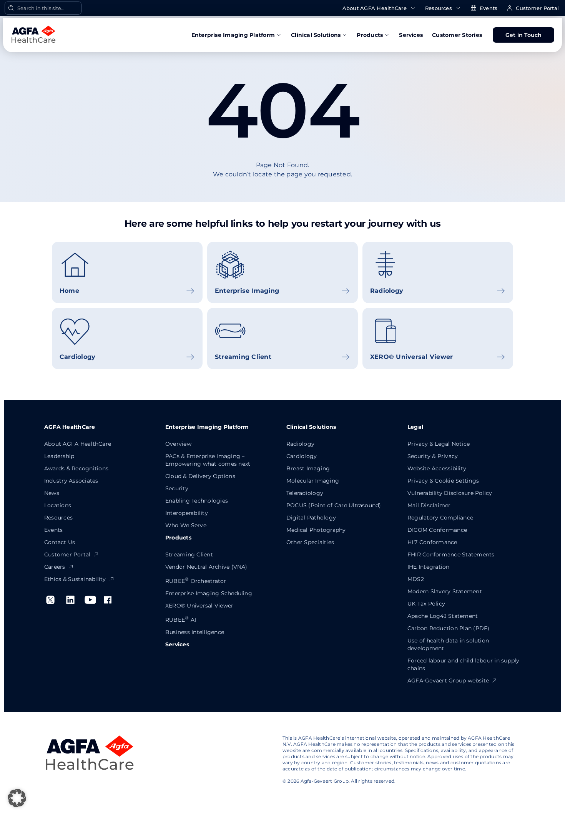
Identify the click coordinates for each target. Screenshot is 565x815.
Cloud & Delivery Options (200, 476)
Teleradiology (304, 493)
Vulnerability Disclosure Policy (449, 493)
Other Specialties (310, 542)
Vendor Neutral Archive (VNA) (206, 566)
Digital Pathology (311, 517)
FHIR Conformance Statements (450, 554)
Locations (57, 505)
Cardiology (301, 456)
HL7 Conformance (432, 542)
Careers (54, 566)
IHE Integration (428, 566)
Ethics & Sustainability (75, 579)
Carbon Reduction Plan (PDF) (448, 628)
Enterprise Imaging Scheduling (208, 593)
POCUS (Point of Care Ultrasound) (333, 505)
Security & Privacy (432, 456)
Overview (178, 443)
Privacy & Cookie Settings (443, 480)
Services (411, 35)
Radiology (300, 443)
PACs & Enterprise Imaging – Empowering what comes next (207, 460)
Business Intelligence (194, 632)
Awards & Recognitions (76, 468)
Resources (438, 8)
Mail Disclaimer (429, 505)
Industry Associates (71, 480)
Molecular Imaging (312, 480)
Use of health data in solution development (448, 644)
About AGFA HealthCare (374, 8)
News (51, 493)
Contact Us (59, 542)
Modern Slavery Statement (444, 591)
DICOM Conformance (437, 529)
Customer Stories (457, 35)
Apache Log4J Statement (442, 615)
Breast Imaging (308, 468)
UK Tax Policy (426, 603)
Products (370, 35)
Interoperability (186, 513)
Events (488, 8)
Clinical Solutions (316, 35)
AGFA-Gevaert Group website (448, 680)
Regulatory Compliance (440, 517)
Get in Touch (523, 35)
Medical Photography (316, 529)
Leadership (59, 456)
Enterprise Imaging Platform (233, 35)
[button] (17, 798)
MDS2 (415, 579)
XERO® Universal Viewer (199, 605)
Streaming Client (189, 554)
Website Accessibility (436, 468)
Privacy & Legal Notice (438, 443)
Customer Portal (537, 8)
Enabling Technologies (196, 500)
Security (176, 488)
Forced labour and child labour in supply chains (463, 664)
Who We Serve (185, 525)
